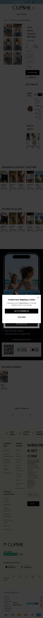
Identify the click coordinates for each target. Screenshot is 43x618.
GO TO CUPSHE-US (21, 311)
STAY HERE (22, 317)
